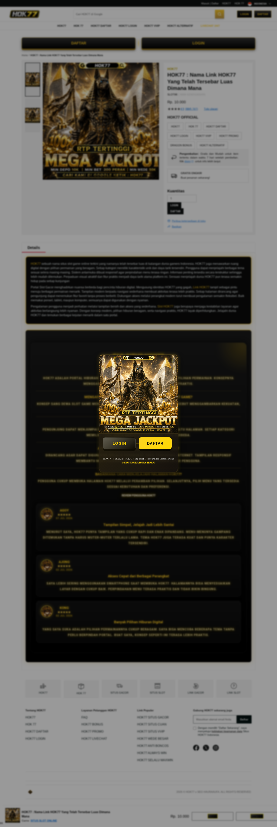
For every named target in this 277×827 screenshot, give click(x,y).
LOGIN (119, 443)
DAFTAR (155, 443)
